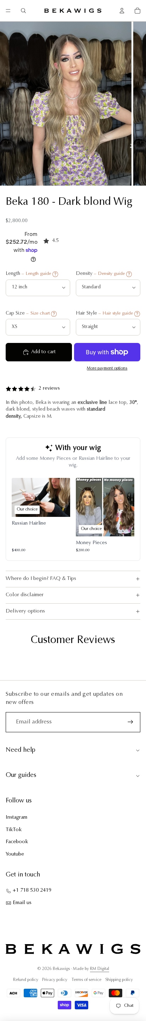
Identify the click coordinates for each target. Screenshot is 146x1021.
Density (100, 273)
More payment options (107, 368)
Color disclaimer (25, 595)
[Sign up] (130, 722)
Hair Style (104, 313)
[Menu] (8, 10)
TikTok (14, 830)
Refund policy (25, 980)
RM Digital (99, 969)
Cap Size (28, 313)
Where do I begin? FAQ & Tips (41, 578)
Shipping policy (119, 980)
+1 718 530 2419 (32, 890)
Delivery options (25, 611)
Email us (22, 903)
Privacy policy (54, 980)
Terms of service (86, 980)
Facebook (17, 842)
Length (28, 273)
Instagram (16, 817)
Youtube (15, 854)
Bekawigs (61, 969)
